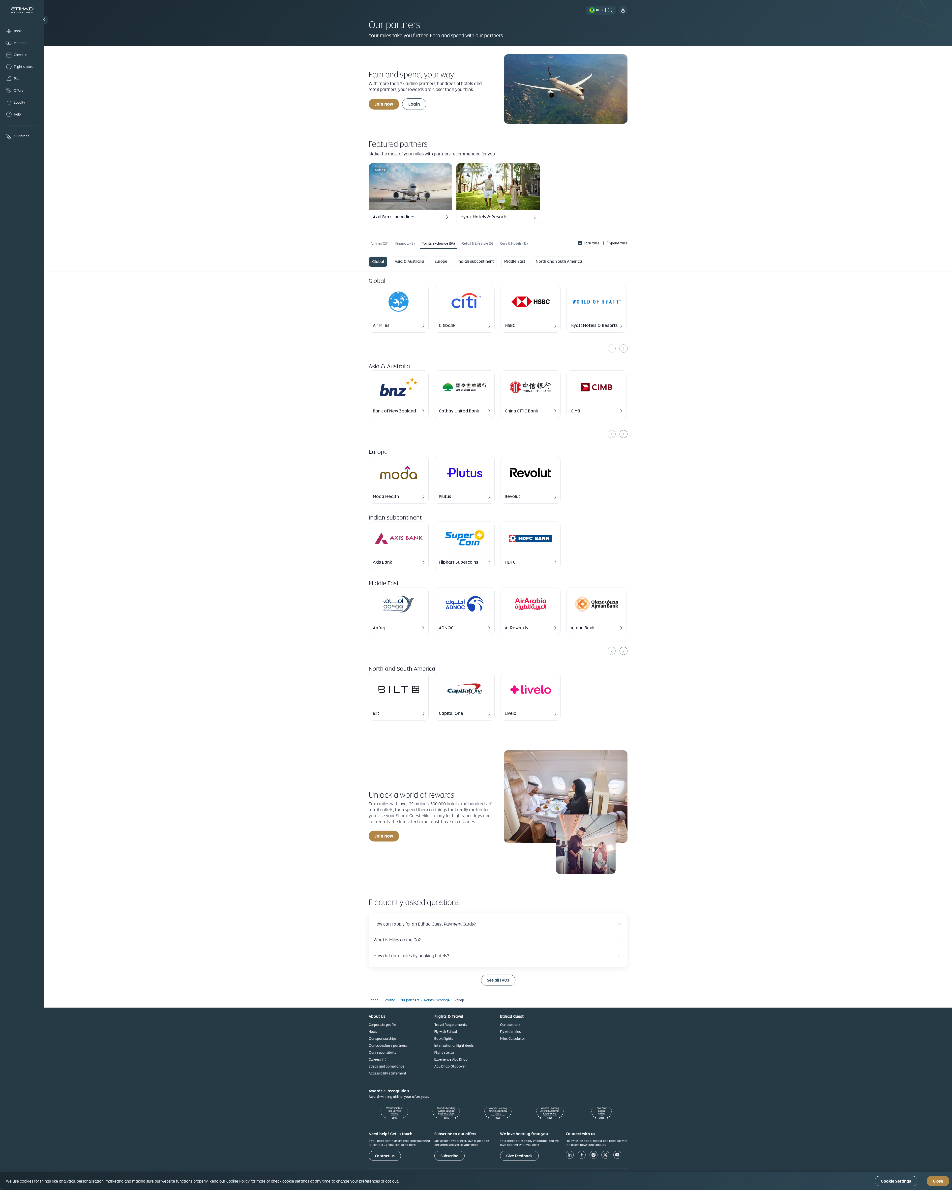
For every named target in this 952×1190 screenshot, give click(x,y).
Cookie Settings (896, 1181)
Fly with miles (510, 1031)
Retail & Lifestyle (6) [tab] (477, 243)
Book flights (443, 1038)
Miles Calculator (512, 1038)
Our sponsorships (383, 1038)
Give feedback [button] (519, 1156)
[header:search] (610, 9)
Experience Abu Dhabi (451, 1059)
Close (938, 1181)
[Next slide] (623, 348)
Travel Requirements (450, 1024)
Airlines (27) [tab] (379, 243)
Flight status (444, 1052)
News (373, 1031)
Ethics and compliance (386, 1066)
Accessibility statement (387, 1073)
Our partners (510, 1024)
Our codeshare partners (388, 1045)
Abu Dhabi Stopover (450, 1066)
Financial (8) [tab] (405, 243)
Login (414, 104)
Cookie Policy (238, 1181)
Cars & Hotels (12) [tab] (514, 243)
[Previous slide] (612, 348)
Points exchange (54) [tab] (438, 243)
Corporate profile (382, 1024)
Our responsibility (382, 1052)
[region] (498, 318)
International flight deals (454, 1045)
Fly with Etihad (445, 1031)
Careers (375, 1059)
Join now (384, 104)
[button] (44, 20)
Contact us (385, 1156)
